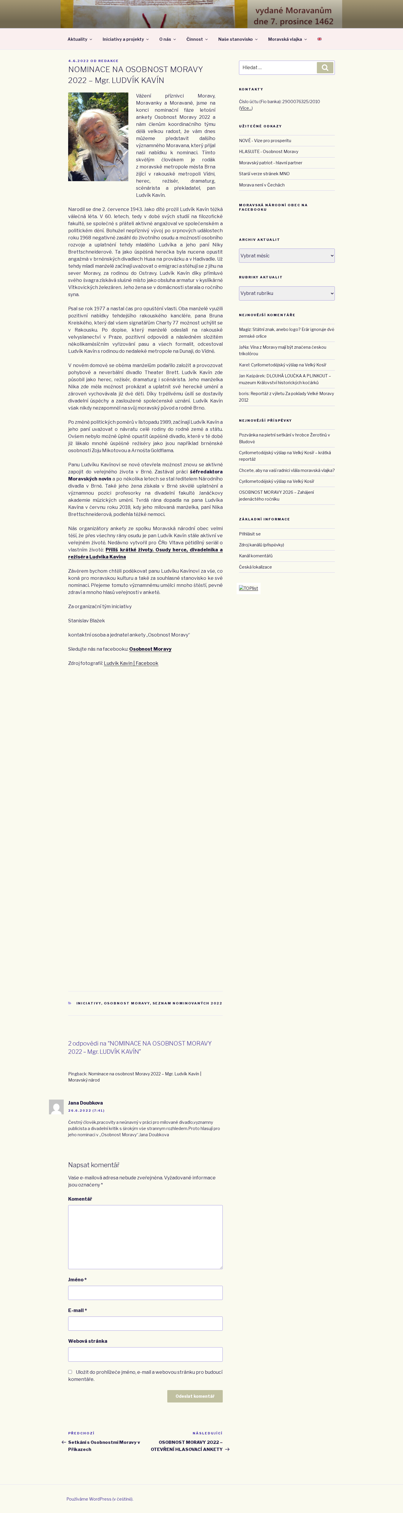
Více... (246, 108)
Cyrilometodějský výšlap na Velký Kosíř (288, 364)
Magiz (245, 329)
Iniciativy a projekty (123, 39)
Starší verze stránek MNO (264, 173)
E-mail (77, 1310)
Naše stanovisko (235, 39)
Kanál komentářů (256, 555)
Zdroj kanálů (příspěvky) (261, 544)
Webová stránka (87, 1341)
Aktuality (77, 39)
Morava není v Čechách (262, 184)
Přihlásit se (250, 533)
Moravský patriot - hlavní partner (270, 162)
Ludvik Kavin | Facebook (131, 663)
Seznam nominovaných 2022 (188, 1003)
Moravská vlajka (285, 39)
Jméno (77, 1280)
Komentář (80, 1199)
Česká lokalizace (255, 566)
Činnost (194, 39)
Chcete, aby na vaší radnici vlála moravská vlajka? (287, 470)
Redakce (108, 61)
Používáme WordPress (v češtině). (99, 1498)
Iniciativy (88, 1003)
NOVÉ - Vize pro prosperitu (265, 140)
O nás (165, 39)
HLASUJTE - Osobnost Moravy (268, 151)
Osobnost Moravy (150, 649)
